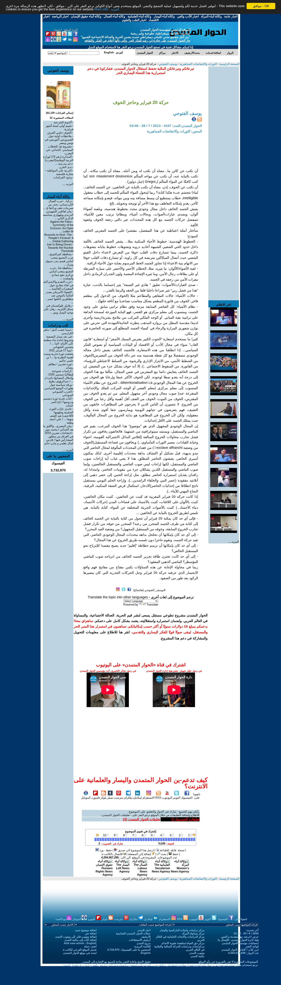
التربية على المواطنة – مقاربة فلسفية (59, 172)
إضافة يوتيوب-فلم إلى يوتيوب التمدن (76, 936)
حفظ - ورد (105, 850)
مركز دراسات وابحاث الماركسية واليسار (182, 930)
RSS (158, 797)
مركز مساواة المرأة (193, 933)
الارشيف (146, 936)
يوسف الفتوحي (167, 64)
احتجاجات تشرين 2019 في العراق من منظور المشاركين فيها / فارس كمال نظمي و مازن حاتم (58, 438)
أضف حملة (90, 946)
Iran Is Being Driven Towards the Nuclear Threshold (60, 248)
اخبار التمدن (144, 930)
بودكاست (61, 919)
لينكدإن (137, 797)
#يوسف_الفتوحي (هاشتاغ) (149, 590)
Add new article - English (80, 943)
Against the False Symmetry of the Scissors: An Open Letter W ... (61, 226)
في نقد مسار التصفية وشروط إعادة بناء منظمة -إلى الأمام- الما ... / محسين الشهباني (58, 341)
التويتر (176, 797)
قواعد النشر (252, 946)
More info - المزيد (106, 9)
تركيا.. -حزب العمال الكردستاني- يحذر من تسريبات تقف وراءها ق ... (58, 204)
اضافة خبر (91, 933)
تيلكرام (128, 797)
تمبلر (110, 797)
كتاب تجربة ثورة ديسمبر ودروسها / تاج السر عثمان (58, 402)
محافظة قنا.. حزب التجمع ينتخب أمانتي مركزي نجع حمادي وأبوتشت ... (61, 273)
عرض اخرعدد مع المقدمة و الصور (240, 936)
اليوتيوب (167, 797)
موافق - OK (261, 6)
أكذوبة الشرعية (63, 122)
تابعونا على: (196, 796)
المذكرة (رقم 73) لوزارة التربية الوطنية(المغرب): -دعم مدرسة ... (58, 160)
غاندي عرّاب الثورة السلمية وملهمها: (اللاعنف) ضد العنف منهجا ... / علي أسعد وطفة (61, 415)
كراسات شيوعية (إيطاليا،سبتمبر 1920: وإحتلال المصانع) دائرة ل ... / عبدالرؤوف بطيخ (58, 376)
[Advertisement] (223, 124)
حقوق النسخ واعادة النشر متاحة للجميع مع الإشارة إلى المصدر (116, 961)
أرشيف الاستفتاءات (140, 939)
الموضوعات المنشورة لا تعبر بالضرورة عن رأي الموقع (228, 961)
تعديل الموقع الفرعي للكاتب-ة (80, 949)
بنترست (118, 797)
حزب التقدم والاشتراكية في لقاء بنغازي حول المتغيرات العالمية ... (58, 285)
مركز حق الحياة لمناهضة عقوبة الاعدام (183, 943)
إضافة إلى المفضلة (140, 854)
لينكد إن (148, 919)
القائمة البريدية (142, 946)
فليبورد (95, 797)
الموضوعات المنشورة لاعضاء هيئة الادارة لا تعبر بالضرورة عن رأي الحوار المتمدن (106, 964)
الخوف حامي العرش (59, 132)
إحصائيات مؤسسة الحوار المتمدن (240, 943)
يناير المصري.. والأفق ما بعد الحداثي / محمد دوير (58, 427)
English (146, 952)
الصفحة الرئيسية (229, 64)
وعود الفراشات (62, 177)
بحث (163, 854)
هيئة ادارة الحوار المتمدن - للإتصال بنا (238, 939)
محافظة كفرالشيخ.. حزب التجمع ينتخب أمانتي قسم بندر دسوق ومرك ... (59, 259)
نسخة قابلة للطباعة (171, 850)
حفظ (175, 854)
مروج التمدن (144, 943)
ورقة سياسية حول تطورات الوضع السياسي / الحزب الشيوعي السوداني (58, 390)
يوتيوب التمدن (197, 952)
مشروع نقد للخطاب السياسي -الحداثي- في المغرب (59, 150)
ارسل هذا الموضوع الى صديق (135, 850)
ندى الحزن (65, 167)
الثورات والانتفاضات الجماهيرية (198, 64)
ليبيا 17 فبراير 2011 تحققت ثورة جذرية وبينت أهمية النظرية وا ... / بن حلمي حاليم (58, 355)
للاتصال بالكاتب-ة (112, 854)
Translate (152, 604)
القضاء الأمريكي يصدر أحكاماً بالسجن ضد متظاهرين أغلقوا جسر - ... (59, 297)
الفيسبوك (186, 797)
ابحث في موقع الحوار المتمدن (80, 952)
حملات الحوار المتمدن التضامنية (133, 933)
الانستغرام (149, 797)
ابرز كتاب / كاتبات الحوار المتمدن (240, 949)
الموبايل (86, 797)
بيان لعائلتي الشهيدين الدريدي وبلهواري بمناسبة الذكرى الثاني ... (58, 215)
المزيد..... (233, 541)
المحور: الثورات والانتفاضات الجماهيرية (174, 131)
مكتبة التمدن (198, 956)
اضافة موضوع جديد (86, 930)
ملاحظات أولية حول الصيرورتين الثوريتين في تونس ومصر (59, 139)
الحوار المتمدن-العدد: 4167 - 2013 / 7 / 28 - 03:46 (166, 126)
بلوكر (103, 797)
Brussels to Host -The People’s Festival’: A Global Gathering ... (58, 238)
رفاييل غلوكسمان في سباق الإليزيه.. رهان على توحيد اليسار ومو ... (58, 309)
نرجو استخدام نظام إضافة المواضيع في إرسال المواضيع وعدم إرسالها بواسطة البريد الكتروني (206, 964)
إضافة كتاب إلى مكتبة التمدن (80, 939)
